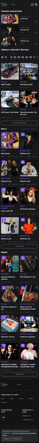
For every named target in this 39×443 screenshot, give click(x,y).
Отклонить (17, 439)
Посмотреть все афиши (19, 122)
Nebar (3, 150)
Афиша (31, 398)
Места (21, 398)
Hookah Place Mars (27, 304)
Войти (34, 384)
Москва (4, 82)
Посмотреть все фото (28, 128)
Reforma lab (25, 150)
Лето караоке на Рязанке (7, 207)
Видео (4, 252)
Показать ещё (19, 246)
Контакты (4, 402)
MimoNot (4, 274)
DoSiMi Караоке (26, 334)
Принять (6, 439)
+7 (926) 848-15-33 (27, 419)
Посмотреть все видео (28, 252)
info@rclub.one (26, 415)
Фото (4, 129)
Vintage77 (24, 362)
